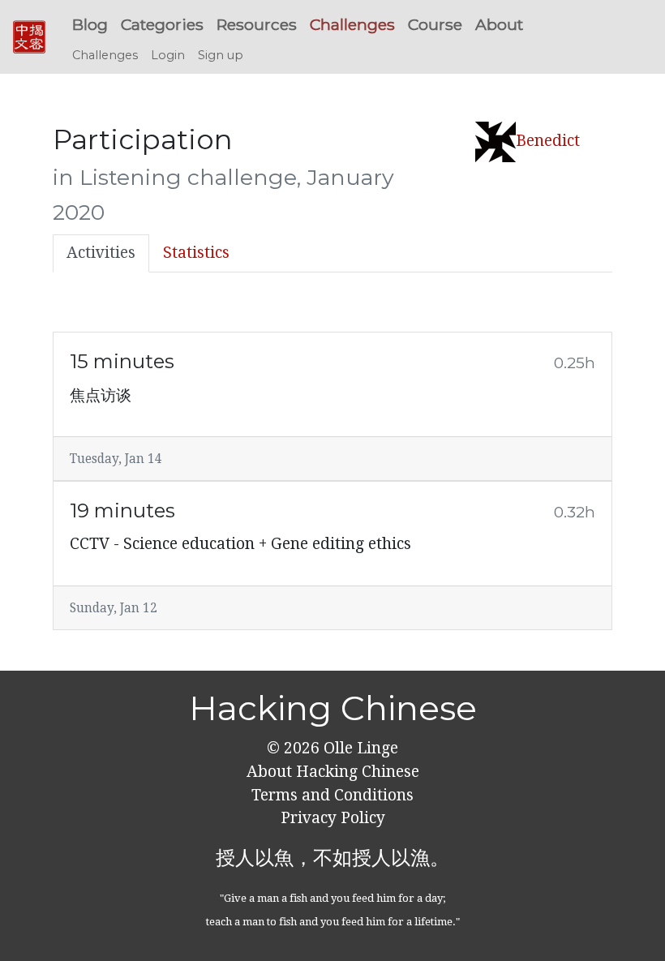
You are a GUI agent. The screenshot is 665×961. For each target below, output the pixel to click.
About (499, 24)
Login (168, 55)
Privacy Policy (333, 818)
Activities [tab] (100, 252)
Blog (90, 24)
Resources (257, 24)
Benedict (548, 140)
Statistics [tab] (196, 252)
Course (435, 24)
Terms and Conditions (332, 795)
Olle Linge (359, 748)
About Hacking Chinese (333, 771)
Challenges (352, 24)
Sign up (220, 55)
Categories (162, 24)
